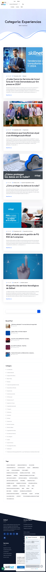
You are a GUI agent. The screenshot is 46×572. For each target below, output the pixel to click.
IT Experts (9, 409)
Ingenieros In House (11, 403)
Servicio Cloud (6, 557)
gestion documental (23, 478)
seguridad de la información (25, 491)
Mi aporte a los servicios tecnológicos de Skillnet (22, 286)
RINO (32, 488)
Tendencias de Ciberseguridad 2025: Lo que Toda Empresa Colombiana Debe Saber (23, 451)
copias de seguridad (16, 470)
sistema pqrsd (24, 493)
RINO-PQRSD (9, 491)
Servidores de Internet (11, 433)
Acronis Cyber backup (11, 465)
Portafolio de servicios (28, 524)
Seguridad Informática (11, 430)
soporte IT (19, 496)
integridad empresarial (11, 406)
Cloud (8, 470)
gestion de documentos (11, 478)
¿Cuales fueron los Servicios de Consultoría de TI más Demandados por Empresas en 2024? (23, 82)
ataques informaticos (11, 467)
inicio (15, 1)
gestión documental (33, 478)
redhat (27, 488)
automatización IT (21, 467)
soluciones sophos (10, 496)
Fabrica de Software (7, 555)
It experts (8, 485)
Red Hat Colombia (10, 424)
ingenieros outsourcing (21, 483)
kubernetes (15, 485)
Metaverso (9, 412)
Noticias (8, 418)
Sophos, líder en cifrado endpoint (19, 331)
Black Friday (9, 378)
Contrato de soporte (7, 549)
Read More (8, 95)
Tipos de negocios (10, 498)
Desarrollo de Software (28, 231)
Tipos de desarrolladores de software (31, 496)
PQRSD (33, 485)
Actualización (9, 369)
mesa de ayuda (22, 485)
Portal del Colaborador (28, 526)
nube (28, 485)
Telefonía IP (9, 448)
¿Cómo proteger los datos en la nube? (22, 185)
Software (37, 493)
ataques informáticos (11, 375)
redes (23, 488)
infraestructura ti (31, 480)
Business (24, 76)
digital (33, 472)
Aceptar (21, 567)
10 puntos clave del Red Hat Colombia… (20, 338)
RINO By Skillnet (10, 427)
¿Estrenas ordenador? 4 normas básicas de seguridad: (24, 324)
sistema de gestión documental (13, 493)
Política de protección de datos (30, 533)
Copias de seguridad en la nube (27, 182)
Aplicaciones (31, 465)
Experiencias (25, 129)
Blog (23, 4)
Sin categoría (9, 436)
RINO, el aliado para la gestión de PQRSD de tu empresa (22, 235)
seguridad (16, 491)
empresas (15, 475)
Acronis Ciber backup (7, 553)
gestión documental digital (12, 480)
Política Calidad (27, 532)
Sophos (8, 439)
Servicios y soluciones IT (14, 4)
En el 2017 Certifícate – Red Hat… (19, 345)
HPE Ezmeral (9, 397)
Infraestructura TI (10, 400)
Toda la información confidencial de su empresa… (22, 353)
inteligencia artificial (32, 483)
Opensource (9, 421)
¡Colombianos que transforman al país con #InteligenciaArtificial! (22, 134)
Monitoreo (9, 415)
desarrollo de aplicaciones (12, 472)
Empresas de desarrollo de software (27, 475)
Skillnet (18, 1)
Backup (28, 467)
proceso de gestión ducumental (13, 488)
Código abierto (25, 470)
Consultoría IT (6, 551)
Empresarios (9, 475)
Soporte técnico (10, 442)
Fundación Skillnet (27, 535)
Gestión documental (11, 393)
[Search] (38, 311)
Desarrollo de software (25, 472)
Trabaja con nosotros (28, 528)
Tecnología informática (11, 445)
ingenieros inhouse (10, 483)
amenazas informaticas (22, 465)
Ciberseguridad (36, 467)
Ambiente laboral (24, 282)
